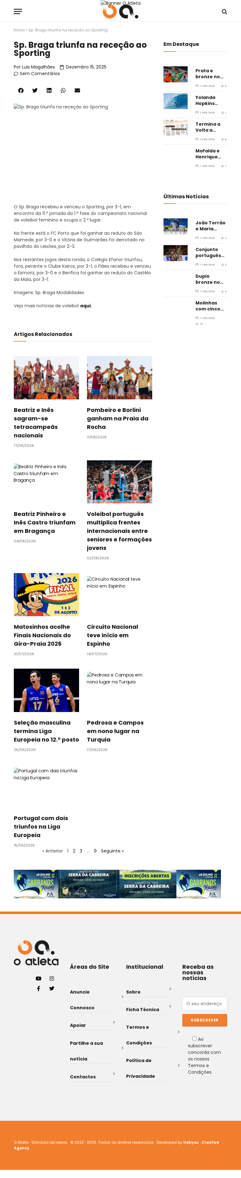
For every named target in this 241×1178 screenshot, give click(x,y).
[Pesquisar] (224, 11)
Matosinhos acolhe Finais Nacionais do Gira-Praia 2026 (42, 635)
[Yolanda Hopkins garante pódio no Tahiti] (175, 101)
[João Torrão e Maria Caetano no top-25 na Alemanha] (175, 226)
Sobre (133, 992)
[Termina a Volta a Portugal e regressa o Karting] (175, 128)
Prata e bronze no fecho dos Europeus (207, 74)
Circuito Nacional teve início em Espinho (112, 635)
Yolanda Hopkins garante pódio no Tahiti (206, 101)
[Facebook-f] (39, 988)
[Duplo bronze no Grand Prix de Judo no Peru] (175, 280)
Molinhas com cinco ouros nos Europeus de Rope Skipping (210, 306)
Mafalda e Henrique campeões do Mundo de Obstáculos (211, 154)
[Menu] (18, 11)
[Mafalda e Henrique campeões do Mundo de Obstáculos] (175, 154)
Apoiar (78, 1025)
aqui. (86, 306)
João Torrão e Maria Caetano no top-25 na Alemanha (210, 226)
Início (19, 30)
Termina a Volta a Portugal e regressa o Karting (208, 127)
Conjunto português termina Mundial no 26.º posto (208, 253)
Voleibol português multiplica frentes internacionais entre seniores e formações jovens (119, 531)
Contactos (83, 1077)
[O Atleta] (120, 11)
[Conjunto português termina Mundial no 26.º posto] (175, 253)
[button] (21, 90)
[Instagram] (52, 978)
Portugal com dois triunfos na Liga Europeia (41, 826)
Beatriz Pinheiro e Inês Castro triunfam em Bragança (45, 522)
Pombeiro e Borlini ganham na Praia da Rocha (117, 418)
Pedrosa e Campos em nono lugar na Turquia (115, 731)
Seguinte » (112, 851)
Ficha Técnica (142, 1009)
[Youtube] (39, 978)
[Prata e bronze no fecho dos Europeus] (175, 74)
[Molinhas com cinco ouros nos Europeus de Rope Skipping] (175, 307)
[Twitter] (52, 988)
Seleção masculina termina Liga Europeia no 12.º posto (46, 731)
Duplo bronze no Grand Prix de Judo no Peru (208, 279)
